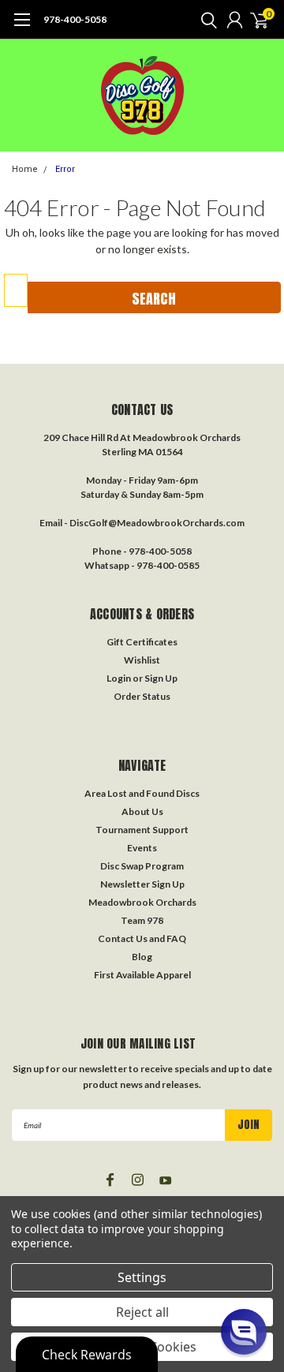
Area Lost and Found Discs (142, 793)
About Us (142, 811)
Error (65, 169)
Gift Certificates (142, 642)
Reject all (142, 1312)
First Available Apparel (142, 975)
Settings (142, 1277)
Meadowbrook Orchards (142, 902)
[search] (205, 19)
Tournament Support (142, 830)
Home (25, 169)
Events (142, 848)
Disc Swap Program (142, 866)
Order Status (142, 696)
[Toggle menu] (21, 27)
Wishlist (142, 660)
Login (118, 678)
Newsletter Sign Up (142, 884)
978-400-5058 (74, 19)
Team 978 (142, 920)
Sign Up (161, 678)
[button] (244, 1332)
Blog (142, 957)
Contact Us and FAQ (142, 938)
